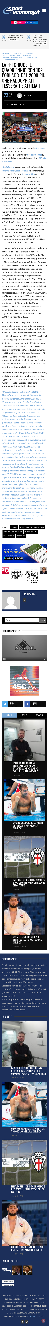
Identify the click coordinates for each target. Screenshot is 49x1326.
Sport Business (31, 60)
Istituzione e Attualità (13, 60)
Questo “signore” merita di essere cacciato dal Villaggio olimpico (27, 941)
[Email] (24, 602)
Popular (9, 717)
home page (26, 58)
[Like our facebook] (27, 706)
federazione (17, 533)
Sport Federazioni (10, 62)
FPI (36, 533)
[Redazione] (6, 1272)
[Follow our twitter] (5, 706)
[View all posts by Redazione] (19, 97)
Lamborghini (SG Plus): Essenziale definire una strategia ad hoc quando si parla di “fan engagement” (26, 769)
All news (6, 56)
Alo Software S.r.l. (37, 1318)
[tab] (9, 717)
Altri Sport (28, 56)
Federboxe (28, 533)
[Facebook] (22, 1324)
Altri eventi (17, 56)
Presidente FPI (34, 394)
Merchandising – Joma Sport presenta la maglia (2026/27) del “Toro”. (15, 39)
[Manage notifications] (43, 1321)
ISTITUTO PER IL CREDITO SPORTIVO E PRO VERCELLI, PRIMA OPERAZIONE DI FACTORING (29, 884)
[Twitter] (26, 1324)
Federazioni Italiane (11, 58)
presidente (21, 538)
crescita (6, 533)
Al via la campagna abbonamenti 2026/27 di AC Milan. (40, 38)
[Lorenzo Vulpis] (27, 1272)
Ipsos (39, 156)
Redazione (27, 97)
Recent (24, 717)
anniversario (39, 529)
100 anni (14, 529)
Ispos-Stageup (8, 538)
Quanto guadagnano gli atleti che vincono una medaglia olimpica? (28, 827)
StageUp (31, 156)
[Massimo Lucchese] (17, 1272)
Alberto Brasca (26, 529)
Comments (39, 717)
